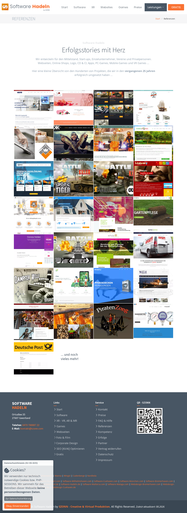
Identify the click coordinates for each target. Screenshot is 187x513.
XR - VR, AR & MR (67, 420)
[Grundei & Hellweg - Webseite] (38, 324)
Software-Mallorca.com (94, 484)
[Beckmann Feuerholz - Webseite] (78, 324)
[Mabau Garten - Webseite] (158, 217)
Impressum (105, 460)
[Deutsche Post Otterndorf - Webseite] (38, 358)
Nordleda (91, 475)
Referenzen (105, 426)
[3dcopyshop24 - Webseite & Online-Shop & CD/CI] (38, 216)
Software (80, 7)
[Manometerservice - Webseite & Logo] (158, 324)
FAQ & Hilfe (105, 420)
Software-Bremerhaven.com (159, 481)
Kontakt (103, 409)
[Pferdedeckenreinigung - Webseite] (118, 290)
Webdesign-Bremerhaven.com (146, 484)
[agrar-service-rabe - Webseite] (118, 146)
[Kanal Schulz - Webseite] (118, 219)
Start (64, 7)
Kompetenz (105, 431)
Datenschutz (105, 454)
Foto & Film (63, 437)
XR (93, 7)
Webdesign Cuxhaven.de (63, 487)
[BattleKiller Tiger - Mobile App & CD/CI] (78, 180)
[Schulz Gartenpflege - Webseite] (118, 253)
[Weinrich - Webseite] (38, 112)
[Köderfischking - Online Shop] (78, 146)
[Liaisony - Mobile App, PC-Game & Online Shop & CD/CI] (158, 179)
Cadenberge (79, 475)
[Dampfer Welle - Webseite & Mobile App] (158, 287)
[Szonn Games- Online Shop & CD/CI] (118, 109)
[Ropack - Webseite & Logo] (38, 182)
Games (123, 7)
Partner (102, 443)
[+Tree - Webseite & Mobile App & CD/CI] (78, 287)
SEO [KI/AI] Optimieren (70, 448)
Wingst (67, 475)
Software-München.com (131, 481)
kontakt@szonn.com (31, 428)
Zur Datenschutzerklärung (18, 498)
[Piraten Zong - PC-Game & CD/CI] (118, 324)
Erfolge (102, 437)
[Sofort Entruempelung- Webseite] (158, 253)
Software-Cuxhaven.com (106, 481)
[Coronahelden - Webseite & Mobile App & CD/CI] (38, 251)
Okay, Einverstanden (17, 506)
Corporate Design (67, 443)
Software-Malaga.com (118, 484)
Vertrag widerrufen (109, 448)
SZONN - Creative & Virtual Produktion (84, 506)
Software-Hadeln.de (70, 484)
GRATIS (176, 7)
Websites (107, 7)
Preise (138, 7)
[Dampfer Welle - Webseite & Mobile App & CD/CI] (38, 285)
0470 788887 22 (30, 425)
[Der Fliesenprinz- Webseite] (38, 146)
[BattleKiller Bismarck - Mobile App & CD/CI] (78, 251)
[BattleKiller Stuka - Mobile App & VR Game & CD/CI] (118, 179)
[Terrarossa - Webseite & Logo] (158, 146)
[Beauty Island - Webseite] (78, 111)
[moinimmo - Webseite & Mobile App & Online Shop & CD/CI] (78, 214)
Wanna (58, 475)
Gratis (60, 454)
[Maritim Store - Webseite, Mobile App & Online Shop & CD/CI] (158, 106)
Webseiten (63, 431)
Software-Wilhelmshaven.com (77, 481)
